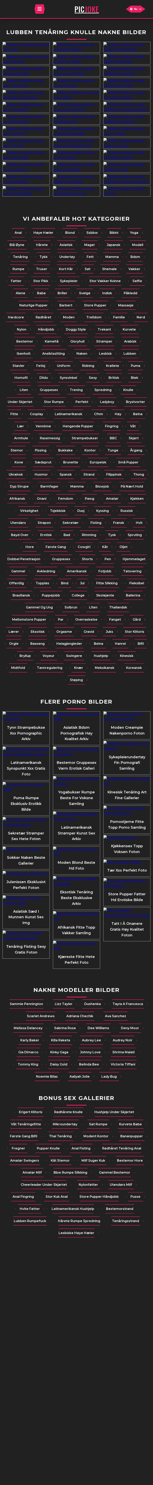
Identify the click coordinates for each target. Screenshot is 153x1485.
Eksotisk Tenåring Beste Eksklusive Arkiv (76, 898)
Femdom (65, 499)
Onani (41, 499)
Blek (134, 378)
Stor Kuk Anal (57, 1197)
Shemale (109, 269)
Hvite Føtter (30, 1209)
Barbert (65, 305)
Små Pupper (128, 462)
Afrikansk (17, 499)
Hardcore (16, 317)
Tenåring (20, 257)
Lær (20, 426)
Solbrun (71, 607)
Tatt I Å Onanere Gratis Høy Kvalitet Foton (127, 929)
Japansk (113, 245)
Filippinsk (114, 474)
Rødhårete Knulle (68, 1112)
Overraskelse (86, 619)
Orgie (14, 644)
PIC (87, 9)
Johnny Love (90, 1052)
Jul (82, 583)
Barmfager (49, 486)
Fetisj (40, 366)
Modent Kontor (96, 1136)
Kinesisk (126, 656)
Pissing (40, 450)
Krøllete (112, 366)
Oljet (124, 547)
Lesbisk (105, 353)
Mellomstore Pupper (29, 619)
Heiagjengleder (69, 644)
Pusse (135, 1197)
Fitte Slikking (107, 583)
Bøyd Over (19, 535)
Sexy (93, 378)
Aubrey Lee (91, 1040)
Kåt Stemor (60, 1160)
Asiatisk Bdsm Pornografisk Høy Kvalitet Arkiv (76, 733)
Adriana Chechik (79, 1016)
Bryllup (25, 656)
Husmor (41, 474)
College (78, 595)
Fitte (14, 414)
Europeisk (98, 462)
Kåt (105, 547)
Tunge (113, 450)
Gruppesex (49, 390)
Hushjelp (101, 656)
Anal (18, 233)
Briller (62, 293)
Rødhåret (43, 317)
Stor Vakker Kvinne (105, 281)
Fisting (95, 523)
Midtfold (18, 668)
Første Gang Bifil (23, 1136)
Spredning (103, 390)
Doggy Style (76, 329)
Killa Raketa (60, 1040)
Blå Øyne (17, 245)
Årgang (136, 450)
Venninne (43, 426)
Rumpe (18, 269)
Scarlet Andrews (41, 1016)
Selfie (137, 281)
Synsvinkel (68, 378)
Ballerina (133, 595)
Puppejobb (51, 595)
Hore (30, 547)
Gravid (89, 632)
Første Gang (56, 547)
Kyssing (102, 511)
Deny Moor (130, 1028)
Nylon (21, 329)
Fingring (111, 426)
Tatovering (132, 571)
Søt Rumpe (98, 1124)
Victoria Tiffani (123, 1064)
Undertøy (67, 257)
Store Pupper (95, 305)
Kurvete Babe (130, 1124)
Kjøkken (137, 499)
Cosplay (36, 414)
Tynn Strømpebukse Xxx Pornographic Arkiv (26, 733)
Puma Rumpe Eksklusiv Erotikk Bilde (26, 804)
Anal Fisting (81, 1148)
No (135, 9)
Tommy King (28, 1064)
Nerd (141, 317)
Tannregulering (49, 668)
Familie (119, 317)
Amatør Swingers (24, 1160)
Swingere (74, 656)
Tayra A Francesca (128, 1004)
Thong (138, 474)
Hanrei (120, 644)
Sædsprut (43, 462)
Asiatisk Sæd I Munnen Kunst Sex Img (26, 917)
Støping (76, 680)
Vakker (134, 269)
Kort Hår (66, 269)
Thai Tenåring (60, 1136)
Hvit (139, 523)
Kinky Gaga (59, 1052)
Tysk (112, 535)
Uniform (63, 366)
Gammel (18, 571)
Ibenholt (23, 353)
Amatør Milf (32, 1172)
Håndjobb (46, 329)
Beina (137, 414)
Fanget (115, 619)
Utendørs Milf (121, 1185)
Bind (64, 583)
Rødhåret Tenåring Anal (121, 1148)
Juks (109, 632)
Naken (81, 353)
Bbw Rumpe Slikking (70, 1172)
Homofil (21, 378)
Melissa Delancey (28, 1028)
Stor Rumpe (54, 402)
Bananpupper (131, 1136)
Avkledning (46, 571)
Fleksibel (136, 583)
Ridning (88, 366)
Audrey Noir (122, 1040)
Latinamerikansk (68, 414)
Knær (78, 668)
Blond (70, 233)
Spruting (135, 535)
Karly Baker (29, 1040)
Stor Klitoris (134, 632)
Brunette (70, 462)
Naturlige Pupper (33, 305)
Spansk (66, 474)
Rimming (89, 535)
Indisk (107, 293)
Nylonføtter (88, 1185)
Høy (118, 414)
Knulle (128, 390)
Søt (87, 269)
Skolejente (105, 595)
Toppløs (42, 583)
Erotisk (46, 535)
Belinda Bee (89, 1064)
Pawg (89, 499)
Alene (20, 293)
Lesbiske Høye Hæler (76, 1233)
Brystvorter (135, 402)
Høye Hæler (43, 233)
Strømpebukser (85, 438)
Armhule (21, 438)
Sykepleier (69, 281)
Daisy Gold (58, 1064)
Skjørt (134, 438)
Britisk (114, 378)
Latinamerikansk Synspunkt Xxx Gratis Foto (26, 768)
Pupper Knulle (48, 1148)
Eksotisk (38, 632)
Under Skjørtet (20, 402)
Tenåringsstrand (125, 1221)
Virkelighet (29, 511)
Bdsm (135, 257)
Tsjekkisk (58, 511)
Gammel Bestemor (114, 1172)
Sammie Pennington (26, 1004)
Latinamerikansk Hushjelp (73, 1209)
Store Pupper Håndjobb (99, 1197)
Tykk (43, 257)
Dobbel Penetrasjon (23, 559)
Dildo (43, 378)
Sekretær (71, 523)
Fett (90, 257)
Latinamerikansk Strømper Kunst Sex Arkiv (76, 833)
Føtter (16, 281)
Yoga (134, 233)
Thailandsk (118, 607)
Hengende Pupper (78, 426)
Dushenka (92, 1004)
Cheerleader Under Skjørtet (44, 1185)
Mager (89, 245)
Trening (76, 390)
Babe (41, 293)
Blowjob (102, 486)
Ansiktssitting (53, 353)
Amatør (112, 499)
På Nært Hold (132, 486)
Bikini (114, 233)
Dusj (80, 511)
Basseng (37, 644)
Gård (137, 619)
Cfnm (98, 414)
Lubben (130, 353)
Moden (69, 317)
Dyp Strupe (19, 486)
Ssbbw (92, 233)
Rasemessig (50, 438)
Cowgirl (84, 547)
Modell (137, 245)
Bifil (141, 644)
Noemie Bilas (47, 1076)
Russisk (127, 511)
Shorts (87, 559)
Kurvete (129, 329)
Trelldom (93, 317)
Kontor (90, 450)
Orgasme (64, 632)
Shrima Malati (123, 1052)
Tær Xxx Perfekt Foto (127, 870)
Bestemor (24, 341)
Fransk (118, 523)
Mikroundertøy (65, 1124)
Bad (67, 535)
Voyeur (48, 656)
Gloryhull (77, 341)
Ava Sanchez (115, 1016)
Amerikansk (77, 571)
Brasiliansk (21, 595)
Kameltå (52, 341)
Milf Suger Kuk (93, 1160)
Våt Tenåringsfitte (26, 1124)
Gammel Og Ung (39, 607)
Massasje (125, 305)
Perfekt (82, 402)
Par (61, 619)
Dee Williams (98, 1028)
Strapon (44, 523)
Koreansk (134, 668)
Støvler (19, 366)
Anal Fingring (23, 1197)
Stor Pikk (40, 281)
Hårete (42, 245)
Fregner (18, 1148)
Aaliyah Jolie (80, 1076)
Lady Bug (109, 1076)
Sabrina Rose (65, 1028)
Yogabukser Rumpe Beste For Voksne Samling (76, 798)
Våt (133, 426)
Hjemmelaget (134, 559)
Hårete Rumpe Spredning (79, 1221)
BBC (113, 438)
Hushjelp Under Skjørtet (114, 1112)
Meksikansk (104, 668)
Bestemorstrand (119, 1209)
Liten (24, 390)
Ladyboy (107, 402)
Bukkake (65, 450)
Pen (108, 559)
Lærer (14, 632)
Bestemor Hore (130, 1160)
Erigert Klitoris (30, 1112)
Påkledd (130, 293)
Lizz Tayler (64, 1004)
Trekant (104, 329)
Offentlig (16, 583)
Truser (41, 269)
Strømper (104, 341)
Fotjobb (104, 571)
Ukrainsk (16, 474)
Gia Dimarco (28, 1052)
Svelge (84, 293)
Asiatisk (66, 245)
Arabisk (130, 341)
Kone (19, 462)
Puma (135, 366)
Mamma (112, 257)
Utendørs (18, 523)
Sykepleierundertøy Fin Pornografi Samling (127, 763)
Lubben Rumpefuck (30, 1221)
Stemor (17, 450)
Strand (88, 474)
